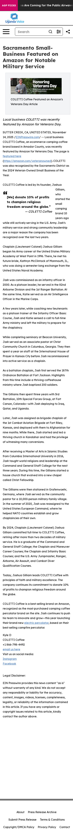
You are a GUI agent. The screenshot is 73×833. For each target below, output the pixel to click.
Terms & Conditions (52, 819)
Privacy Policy (47, 827)
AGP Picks (9, 5)
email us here (11, 649)
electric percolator (36, 622)
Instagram (10, 659)
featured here (12, 156)
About (20, 812)
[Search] (50, 32)
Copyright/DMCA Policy (18, 827)
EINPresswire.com (27, 137)
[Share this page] (68, 31)
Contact (64, 827)
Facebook (9, 663)
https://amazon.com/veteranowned (27, 161)
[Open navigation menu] (6, 31)
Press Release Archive (42, 812)
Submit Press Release (22, 819)
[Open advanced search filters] (58, 32)
